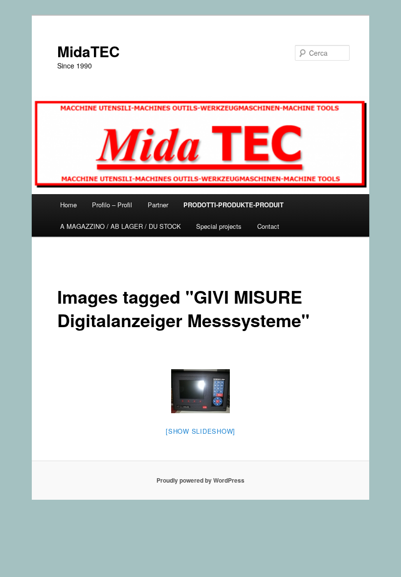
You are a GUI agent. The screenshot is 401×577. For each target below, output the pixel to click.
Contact (268, 226)
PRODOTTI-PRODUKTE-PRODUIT (233, 204)
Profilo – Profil (112, 204)
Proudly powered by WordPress (200, 480)
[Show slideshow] (200, 431)
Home (68, 204)
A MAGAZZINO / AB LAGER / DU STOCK (120, 226)
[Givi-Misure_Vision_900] (200, 391)
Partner (158, 204)
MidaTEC (88, 51)
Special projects (219, 226)
